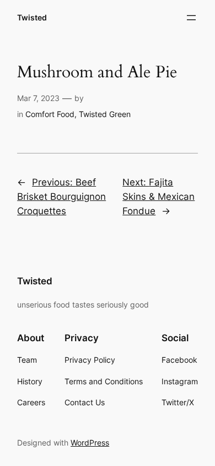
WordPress (90, 442)
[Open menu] (191, 17)
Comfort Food (49, 114)
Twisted (32, 17)
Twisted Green (105, 114)
